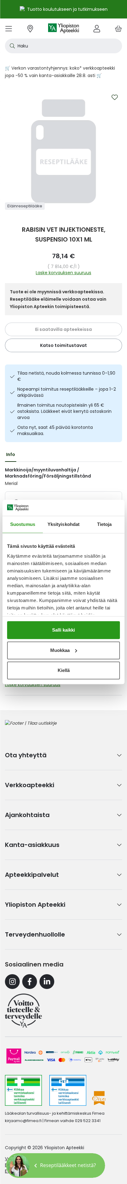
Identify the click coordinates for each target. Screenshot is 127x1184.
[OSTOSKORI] (118, 28)
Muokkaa (60, 650)
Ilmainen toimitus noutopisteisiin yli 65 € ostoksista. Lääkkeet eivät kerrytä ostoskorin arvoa (64, 411)
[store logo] (63, 28)
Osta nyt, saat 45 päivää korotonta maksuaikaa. (55, 430)
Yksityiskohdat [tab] (63, 524)
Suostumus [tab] (22, 524)
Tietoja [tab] (104, 524)
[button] (55, 1165)
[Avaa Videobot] (18, 1165)
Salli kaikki (63, 630)
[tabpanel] (63, 476)
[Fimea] (23, 1090)
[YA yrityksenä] (23, 1010)
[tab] (10, 454)
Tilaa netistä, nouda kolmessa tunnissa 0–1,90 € (66, 376)
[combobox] (63, 46)
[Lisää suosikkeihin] (114, 97)
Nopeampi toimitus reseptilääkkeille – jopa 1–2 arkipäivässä (66, 392)
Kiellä (64, 670)
